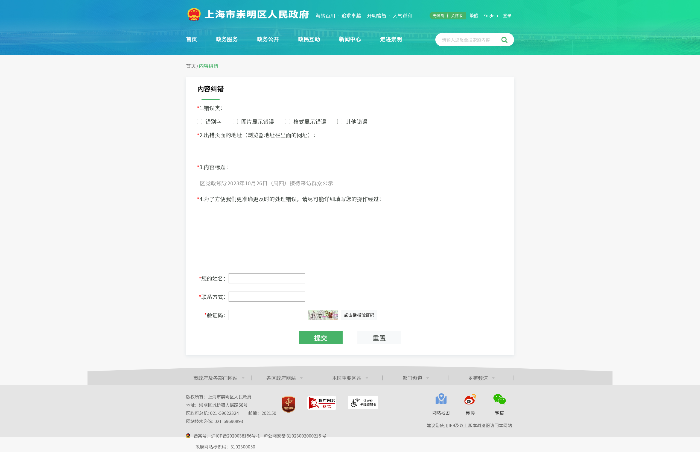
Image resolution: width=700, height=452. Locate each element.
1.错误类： (211, 107)
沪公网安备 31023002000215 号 (295, 435)
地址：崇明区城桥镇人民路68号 (217, 404)
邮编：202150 (262, 413)
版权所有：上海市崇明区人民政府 (219, 396)
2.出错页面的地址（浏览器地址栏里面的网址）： (258, 135)
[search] (469, 39)
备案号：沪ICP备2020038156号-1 (227, 435)
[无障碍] (363, 402)
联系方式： (214, 297)
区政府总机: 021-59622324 (231, 413)
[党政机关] (288, 404)
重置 (379, 338)
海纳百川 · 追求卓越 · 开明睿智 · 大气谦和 (364, 15)
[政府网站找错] (321, 403)
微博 (470, 412)
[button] (505, 39)
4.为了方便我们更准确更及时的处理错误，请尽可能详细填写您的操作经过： (290, 198)
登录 (507, 15)
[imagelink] (247, 14)
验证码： (216, 315)
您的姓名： (214, 278)
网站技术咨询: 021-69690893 (214, 421)
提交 (320, 338)
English (490, 15)
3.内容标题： (214, 167)
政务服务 (227, 39)
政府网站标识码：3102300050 (225, 446)
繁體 (473, 15)
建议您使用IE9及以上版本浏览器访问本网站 (469, 425)
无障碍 (438, 15)
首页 (191, 39)
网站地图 (441, 412)
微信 (499, 412)
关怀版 (456, 15)
